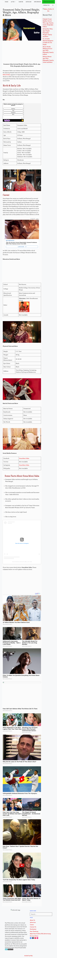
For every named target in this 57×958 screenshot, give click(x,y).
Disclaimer (33, 929)
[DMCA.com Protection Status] (9, 950)
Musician (28, 1)
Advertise (33, 922)
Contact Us (46, 5)
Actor (12, 1)
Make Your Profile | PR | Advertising (40, 933)
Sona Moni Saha (24, 458)
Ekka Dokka (6, 74)
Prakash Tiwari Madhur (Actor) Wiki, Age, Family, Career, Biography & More (48, 22)
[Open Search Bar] (53, 5)
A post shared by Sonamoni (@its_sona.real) (22, 561)
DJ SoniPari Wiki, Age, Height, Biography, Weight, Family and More (48, 32)
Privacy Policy (34, 936)
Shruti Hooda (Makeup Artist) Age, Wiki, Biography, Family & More (48, 50)
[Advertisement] (22, 53)
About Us (32, 920)
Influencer (37, 1)
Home (6, 1)
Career (32, 924)
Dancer (21, 1)
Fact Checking (34, 931)
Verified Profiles (49, 1)
